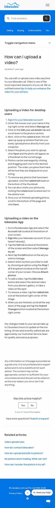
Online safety (34, 30)
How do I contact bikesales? (19, 447)
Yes (23, 405)
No (32, 405)
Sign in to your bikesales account (25, 119)
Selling (10, 30)
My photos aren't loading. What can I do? (26, 458)
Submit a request (39, 418)
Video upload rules (14, 441)
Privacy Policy (15, 493)
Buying (20, 30)
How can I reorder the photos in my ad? (25, 464)
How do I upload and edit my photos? (24, 453)
